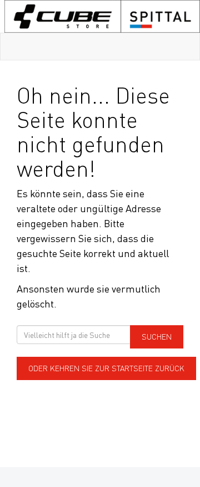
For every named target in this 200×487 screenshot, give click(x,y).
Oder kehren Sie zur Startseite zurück (106, 368)
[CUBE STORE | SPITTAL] (102, 16)
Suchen (157, 336)
